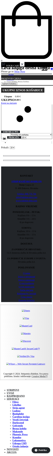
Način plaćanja (26, 290)
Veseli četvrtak (20, 419)
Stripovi (13, 390)
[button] (26, 109)
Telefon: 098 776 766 (26, 194)
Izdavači (13, 399)
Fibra (15, 401)
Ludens (16, 410)
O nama (26, 273)
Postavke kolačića (26, 300)
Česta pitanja (26, 297)
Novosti (13, 449)
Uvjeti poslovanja (26, 287)
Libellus (16, 404)
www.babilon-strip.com (26, 200)
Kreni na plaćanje (9, 103)
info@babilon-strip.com (26, 197)
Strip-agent (18, 407)
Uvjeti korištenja (26, 283)
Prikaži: (14, 137)
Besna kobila (19, 428)
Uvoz (10, 393)
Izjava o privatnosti (26, 276)
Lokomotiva (19, 440)
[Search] (35, 69)
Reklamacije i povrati (26, 293)
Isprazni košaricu (9, 84)
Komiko (16, 437)
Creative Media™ (40, 376)
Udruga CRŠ (19, 443)
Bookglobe (18, 413)
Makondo (17, 431)
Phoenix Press (20, 434)
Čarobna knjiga (21, 416)
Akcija (12, 452)
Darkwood (18, 422)
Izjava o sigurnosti (26, 280)
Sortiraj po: (11, 132)
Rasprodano (16, 396)
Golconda (17, 425)
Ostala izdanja (20, 446)
